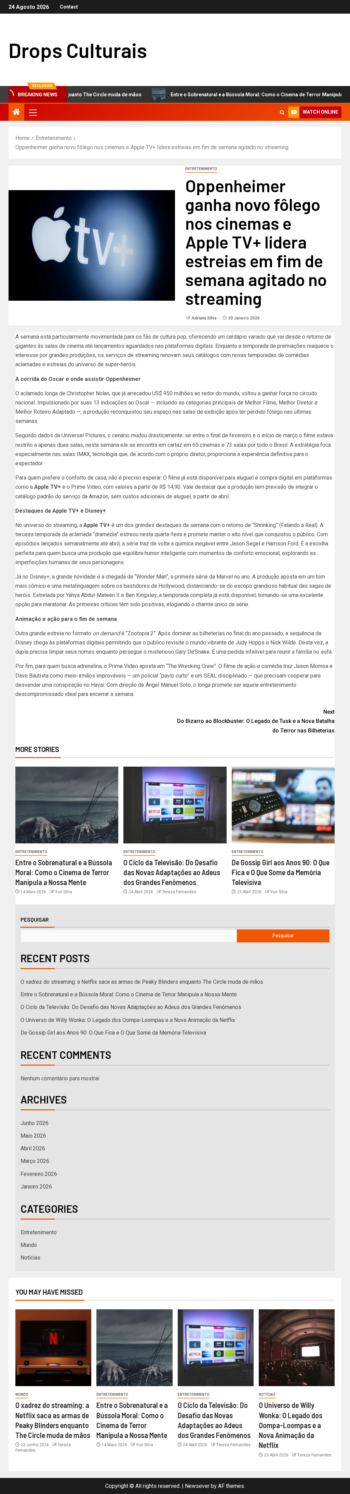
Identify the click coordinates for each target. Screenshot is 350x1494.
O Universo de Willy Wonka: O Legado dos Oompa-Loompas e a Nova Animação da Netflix (128, 1020)
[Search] (282, 112)
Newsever (197, 1486)
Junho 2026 (35, 1123)
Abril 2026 (33, 1148)
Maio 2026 (33, 1136)
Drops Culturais (78, 50)
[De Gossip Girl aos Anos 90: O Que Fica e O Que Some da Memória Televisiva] (283, 805)
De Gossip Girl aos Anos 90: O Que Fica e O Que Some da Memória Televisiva (280, 872)
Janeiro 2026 (36, 1186)
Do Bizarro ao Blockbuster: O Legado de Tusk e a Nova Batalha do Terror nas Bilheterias (256, 721)
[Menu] (32, 112)
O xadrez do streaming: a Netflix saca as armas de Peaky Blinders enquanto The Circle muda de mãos (142, 982)
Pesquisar (35, 919)
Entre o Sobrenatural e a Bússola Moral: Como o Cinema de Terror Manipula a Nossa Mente (63, 872)
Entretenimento (201, 169)
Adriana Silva (204, 318)
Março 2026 (35, 1161)
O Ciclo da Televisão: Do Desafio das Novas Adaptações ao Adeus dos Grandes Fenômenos (171, 872)
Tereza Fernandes (179, 892)
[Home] (16, 112)
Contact (69, 7)
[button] (32, 112)
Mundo (29, 1245)
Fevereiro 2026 (39, 1174)
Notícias (30, 1257)
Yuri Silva (63, 892)
